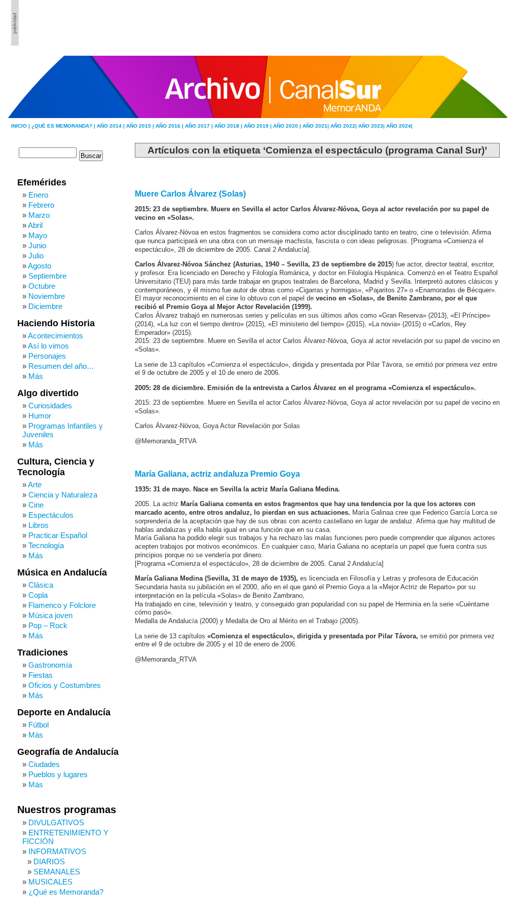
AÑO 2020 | (288, 126)
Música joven (50, 615)
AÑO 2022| (344, 126)
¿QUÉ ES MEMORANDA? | (64, 126)
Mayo (37, 235)
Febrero (41, 205)
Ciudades (44, 764)
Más (35, 376)
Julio (36, 255)
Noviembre (46, 296)
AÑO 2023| (372, 126)
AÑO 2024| (399, 126)
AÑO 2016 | (170, 126)
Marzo (39, 215)
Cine (36, 505)
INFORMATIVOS (57, 851)
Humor (39, 415)
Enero (38, 194)
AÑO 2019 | (258, 126)
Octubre (41, 286)
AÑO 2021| (316, 126)
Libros (38, 525)
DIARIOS (49, 861)
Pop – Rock (47, 625)
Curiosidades (50, 405)
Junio (37, 245)
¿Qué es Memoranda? (65, 892)
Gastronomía (50, 665)
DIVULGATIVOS (56, 822)
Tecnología (46, 545)
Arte (35, 484)
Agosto (39, 265)
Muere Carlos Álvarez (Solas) (190, 193)
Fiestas (40, 675)
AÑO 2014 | (111, 126)
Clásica (40, 585)
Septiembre (47, 276)
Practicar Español (57, 535)
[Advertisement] (452, 23)
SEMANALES (56, 871)
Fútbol (38, 724)
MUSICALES (50, 881)
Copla (38, 595)
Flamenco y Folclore (62, 605)
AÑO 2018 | (229, 126)
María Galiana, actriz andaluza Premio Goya (217, 474)
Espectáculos (50, 515)
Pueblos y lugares (58, 774)
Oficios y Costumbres (64, 685)
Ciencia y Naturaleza (62, 494)
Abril (35, 225)
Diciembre (45, 306)
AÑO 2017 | (199, 126)
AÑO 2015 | (141, 126)
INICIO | (21, 126)
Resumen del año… (61, 366)
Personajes (47, 356)
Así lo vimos (48, 345)
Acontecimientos (55, 335)
